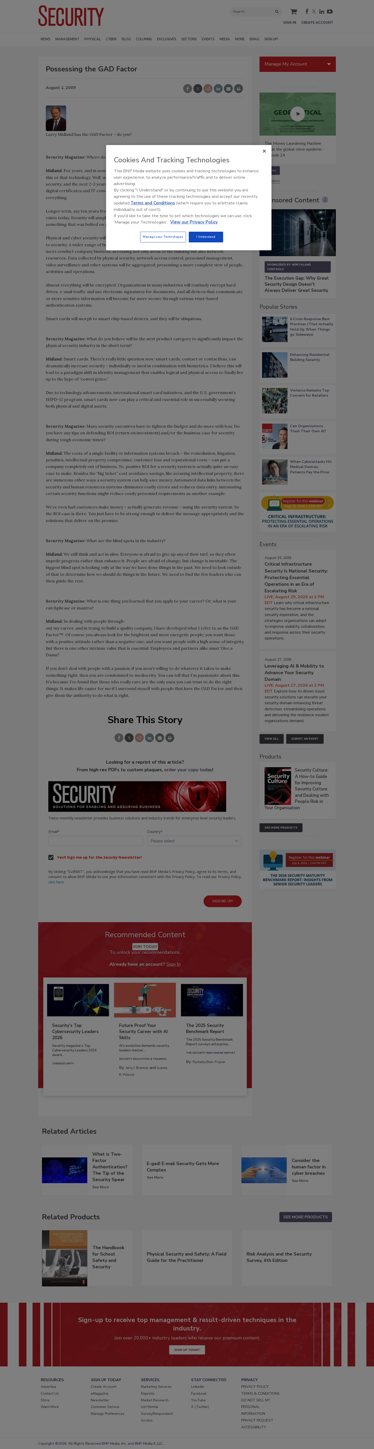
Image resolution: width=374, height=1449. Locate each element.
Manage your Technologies (163, 237)
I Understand (205, 237)
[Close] (264, 151)
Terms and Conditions (153, 203)
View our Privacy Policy (194, 222)
